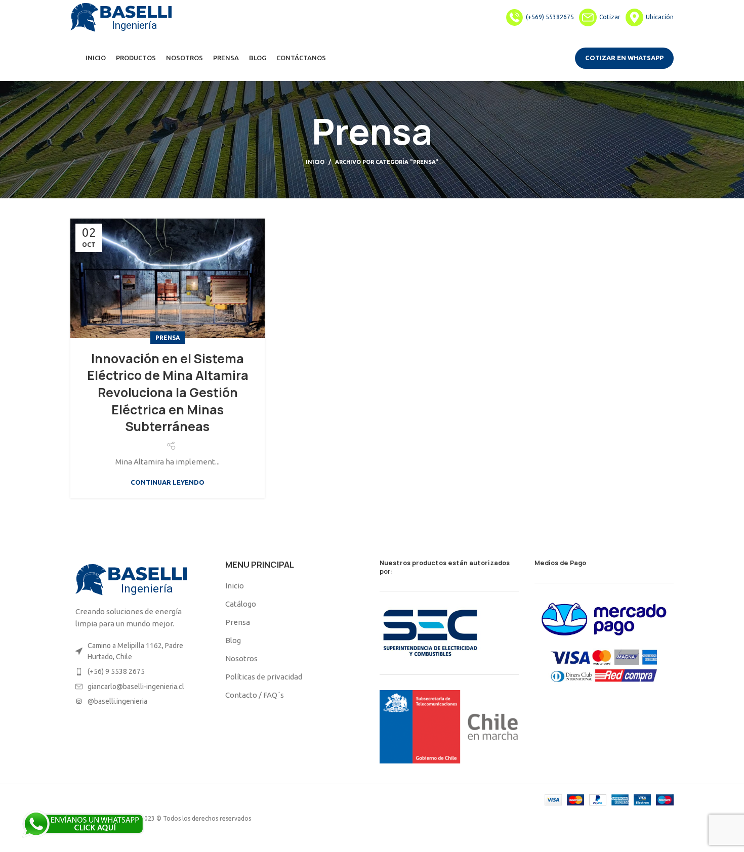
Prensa (167, 337)
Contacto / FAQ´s (254, 695)
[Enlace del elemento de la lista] (140, 651)
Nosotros (241, 658)
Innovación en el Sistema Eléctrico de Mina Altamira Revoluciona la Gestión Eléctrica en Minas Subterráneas (168, 392)
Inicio (315, 162)
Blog (233, 640)
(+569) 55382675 (550, 17)
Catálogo (240, 604)
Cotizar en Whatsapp (624, 57)
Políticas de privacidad (263, 676)
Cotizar (610, 17)
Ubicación (660, 17)
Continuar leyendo (167, 482)
